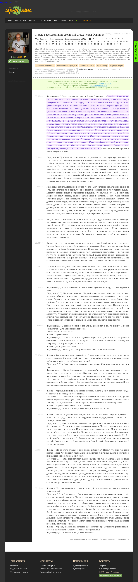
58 (88, 44)
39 (121, 41)
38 (117, 41)
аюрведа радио (116, 66)
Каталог (23, 20)
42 (36, 44)
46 (49, 44)
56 (82, 44)
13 (36, 41)
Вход (77, 20)
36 (111, 41)
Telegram (102, 566)
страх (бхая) (102, 66)
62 (101, 44)
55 (79, 44)
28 (85, 41)
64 (108, 44)
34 (104, 41)
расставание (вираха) (45, 66)
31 (95, 41)
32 (98, 41)
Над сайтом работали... (19, 569)
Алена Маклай (92, 539)
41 (127, 41)
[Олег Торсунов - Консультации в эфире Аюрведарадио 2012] (18, 52)
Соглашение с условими (19, 572)
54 (75, 44)
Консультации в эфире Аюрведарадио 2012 (68, 39)
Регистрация (86, 20)
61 (98, 44)
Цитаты (12, 72)
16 (46, 41)
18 (53, 41)
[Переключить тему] (16, 2)
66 (114, 44)
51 (66, 44)
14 (40, 41)
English (3, 3)
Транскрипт (13, 68)
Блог (16, 20)
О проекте (14, 566)
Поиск (70, 20)
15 (43, 41)
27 (82, 41)
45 (46, 44)
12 (125, 39)
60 (95, 44)
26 (79, 41)
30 (91, 41)
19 (56, 41)
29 (88, 41)
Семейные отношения (85, 69)
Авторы (32, 20)
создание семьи (87, 66)
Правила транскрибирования (51, 569)
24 (72, 41)
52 (69, 44)
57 (85, 44)
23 (69, 41)
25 (75, 41)
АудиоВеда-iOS (79, 569)
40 (124, 41)
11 (122, 39)
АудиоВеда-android (80, 566)
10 (119, 39)
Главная (9, 20)
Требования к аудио (47, 566)
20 (59, 41)
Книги (56, 20)
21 (62, 41)
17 (49, 41)
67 (117, 44)
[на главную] (18, 15)
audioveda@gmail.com (107, 569)
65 (111, 44)
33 (101, 41)
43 (40, 44)
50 (62, 44)
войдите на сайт (105, 84)
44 (43, 44)
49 (59, 44)
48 (56, 44)
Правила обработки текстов (50, 572)
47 (53, 44)
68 (121, 44)
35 (108, 41)
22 (66, 41)
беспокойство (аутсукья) (67, 66)
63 (104, 44)
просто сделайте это (98, 86)
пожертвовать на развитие (110, 575)
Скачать (18, 61)
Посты (39, 20)
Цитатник (47, 20)
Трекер (63, 20)
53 (72, 44)
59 (91, 44)
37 (114, 41)
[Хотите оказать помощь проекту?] (136, 51)
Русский (9, 3)
